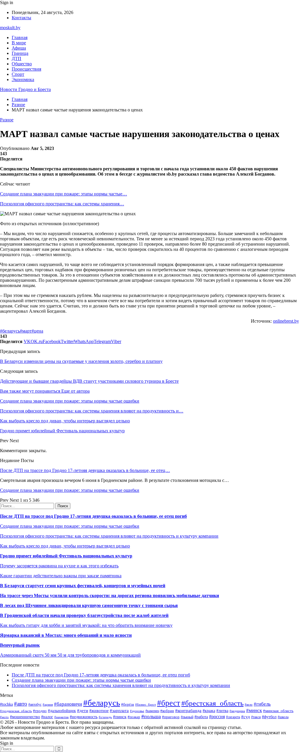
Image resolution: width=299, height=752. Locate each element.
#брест (168, 703)
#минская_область (278, 711)
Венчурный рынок (20, 645)
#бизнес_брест (145, 704)
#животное (99, 711)
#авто (20, 704)
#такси (256, 717)
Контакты (21, 17)
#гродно (40, 711)
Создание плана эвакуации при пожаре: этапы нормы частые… (63, 193)
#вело (249, 704)
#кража (209, 711)
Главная (19, 37)
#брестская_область (212, 703)
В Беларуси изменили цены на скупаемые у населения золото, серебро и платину (81, 361)
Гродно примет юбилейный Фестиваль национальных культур (66, 555)
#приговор (171, 717)
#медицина (237, 711)
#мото (4, 717)
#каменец (152, 711)
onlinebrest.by (286, 321)
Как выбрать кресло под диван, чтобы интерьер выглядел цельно (65, 545)
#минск (254, 710)
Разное (6, 119)
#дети (82, 710)
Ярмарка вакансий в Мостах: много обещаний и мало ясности (66, 635)
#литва (222, 711)
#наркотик (61, 717)
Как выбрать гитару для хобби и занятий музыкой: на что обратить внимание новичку (86, 625)
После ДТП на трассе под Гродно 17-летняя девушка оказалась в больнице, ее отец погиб (93, 516)
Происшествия (26, 69)
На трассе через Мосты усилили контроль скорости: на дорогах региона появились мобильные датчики (109, 595)
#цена (37, 330)
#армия (48, 704)
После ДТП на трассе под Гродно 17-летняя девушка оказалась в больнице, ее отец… (85, 470)
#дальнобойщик (62, 711)
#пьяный (187, 717)
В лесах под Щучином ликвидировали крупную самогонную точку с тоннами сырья (89, 605)
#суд (245, 716)
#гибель (262, 704)
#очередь (105, 717)
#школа (283, 717)
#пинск (119, 716)
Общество (22, 63)
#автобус (34, 704)
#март (26, 330)
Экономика (23, 79)
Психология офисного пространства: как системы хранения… (62, 203)
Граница (20, 53)
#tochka (6, 704)
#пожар (134, 717)
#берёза (127, 704)
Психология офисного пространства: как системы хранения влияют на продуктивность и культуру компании (109, 536)
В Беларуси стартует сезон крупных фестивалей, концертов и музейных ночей (82, 585)
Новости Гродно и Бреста (25, 89)
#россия (217, 716)
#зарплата (119, 710)
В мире (19, 42)
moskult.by (10, 27)
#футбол (269, 716)
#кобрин (167, 711)
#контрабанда (188, 710)
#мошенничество (25, 716)
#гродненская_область (16, 711)
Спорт (18, 74)
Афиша (19, 48)
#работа (201, 716)
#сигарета (233, 717)
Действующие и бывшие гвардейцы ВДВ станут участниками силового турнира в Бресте (89, 381)
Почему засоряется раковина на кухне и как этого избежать (59, 565)
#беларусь (10, 330)
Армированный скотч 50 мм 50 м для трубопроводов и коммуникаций (70, 655)
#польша (151, 716)
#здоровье (137, 711)
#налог (47, 717)
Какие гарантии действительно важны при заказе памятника (60, 575)
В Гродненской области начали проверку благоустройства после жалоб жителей (84, 615)
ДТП (16, 58)
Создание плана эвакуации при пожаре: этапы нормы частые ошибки (69, 490)
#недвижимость (84, 716)
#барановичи (68, 704)
